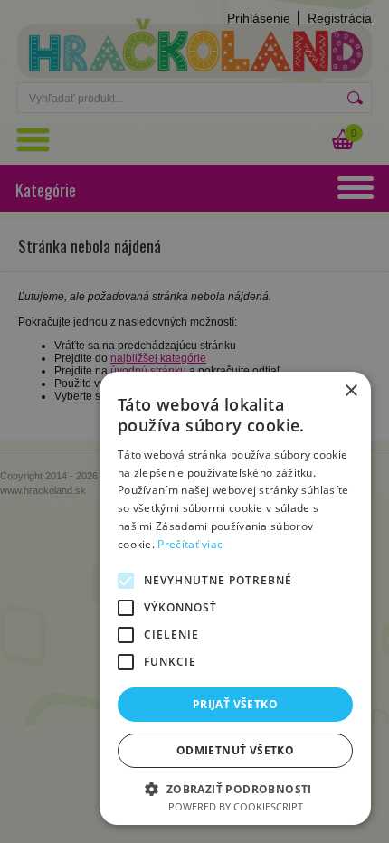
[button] (235, 788)
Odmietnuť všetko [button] (235, 750)
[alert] (194, 421)
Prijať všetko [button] (235, 704)
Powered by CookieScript (235, 806)
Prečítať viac (190, 544)
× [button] (350, 391)
